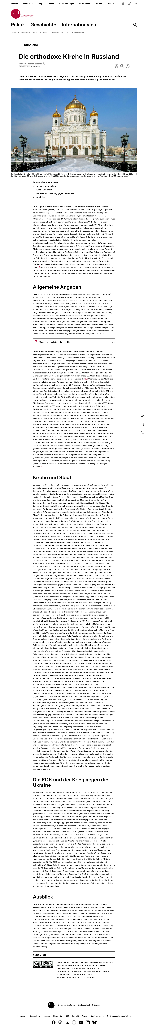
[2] (86, 379)
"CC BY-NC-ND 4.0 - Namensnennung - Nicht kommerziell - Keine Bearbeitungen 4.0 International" (85, 965)
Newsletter (57, 1016)
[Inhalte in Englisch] (136, 4)
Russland (44, 32)
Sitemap (46, 1016)
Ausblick (40, 197)
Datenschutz (35, 1016)
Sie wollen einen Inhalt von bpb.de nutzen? (76, 977)
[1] (39, 267)
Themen (13, 32)
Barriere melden (97, 1016)
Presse (84, 1016)
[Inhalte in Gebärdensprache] (129, 4)
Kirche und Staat (44, 190)
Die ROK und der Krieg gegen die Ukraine (55, 193)
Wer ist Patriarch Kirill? (54, 342)
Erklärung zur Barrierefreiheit (119, 1016)
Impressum (21, 1016)
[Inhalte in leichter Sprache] (123, 4)
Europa (35, 32)
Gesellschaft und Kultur (59, 32)
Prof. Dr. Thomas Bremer (32, 63)
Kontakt (75, 1016)
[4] (42, 467)
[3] (71, 439)
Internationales (25, 32)
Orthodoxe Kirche (77, 32)
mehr (111, 4)
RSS (67, 1016)
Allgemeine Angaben (46, 186)
